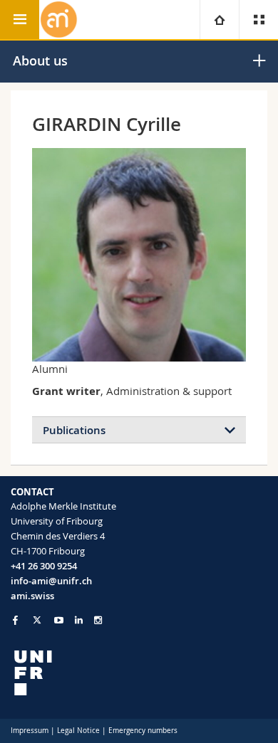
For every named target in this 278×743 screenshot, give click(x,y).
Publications (74, 430)
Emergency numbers (142, 730)
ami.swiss (32, 595)
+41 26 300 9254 (44, 565)
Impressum (29, 730)
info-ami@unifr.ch (51, 580)
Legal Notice (78, 730)
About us (40, 60)
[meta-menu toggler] (258, 19)
